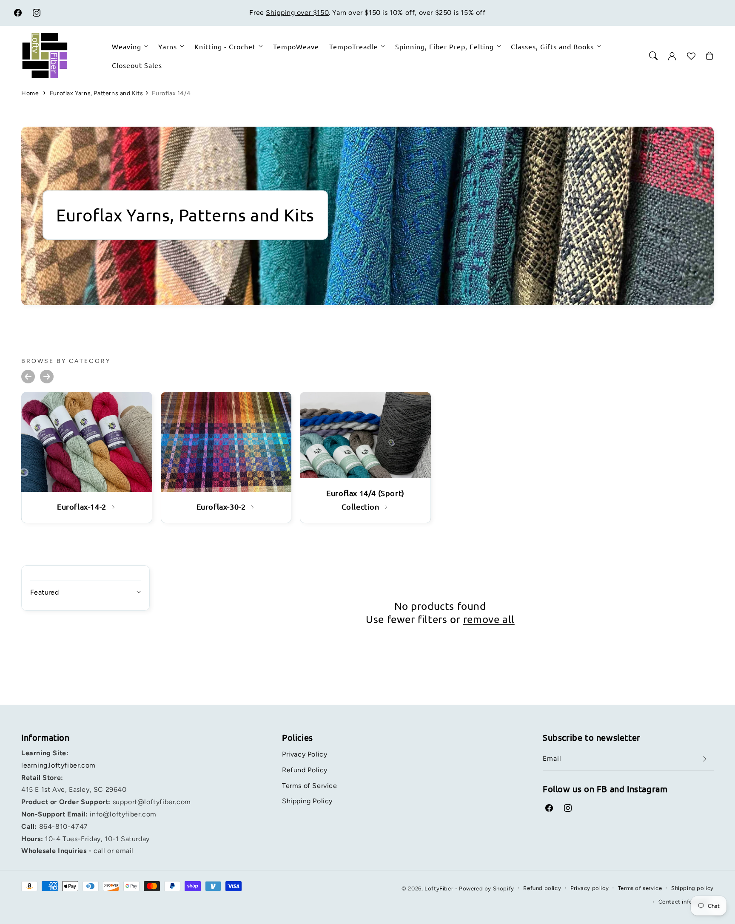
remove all (489, 619)
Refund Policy (305, 770)
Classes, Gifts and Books (552, 46)
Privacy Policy (304, 754)
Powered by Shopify (486, 888)
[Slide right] (46, 376)
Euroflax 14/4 (171, 93)
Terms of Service (309, 786)
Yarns (167, 46)
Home (30, 93)
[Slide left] (28, 376)
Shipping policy (692, 888)
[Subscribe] (704, 759)
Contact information (686, 901)
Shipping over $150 (297, 13)
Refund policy (542, 888)
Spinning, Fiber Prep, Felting (444, 46)
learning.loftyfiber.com (58, 765)
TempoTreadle (353, 46)
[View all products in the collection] (86, 457)
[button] (653, 55)
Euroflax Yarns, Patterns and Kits (96, 93)
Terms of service (640, 888)
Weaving (126, 46)
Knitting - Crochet (225, 46)
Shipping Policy (307, 801)
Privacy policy (589, 888)
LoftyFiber (438, 888)
